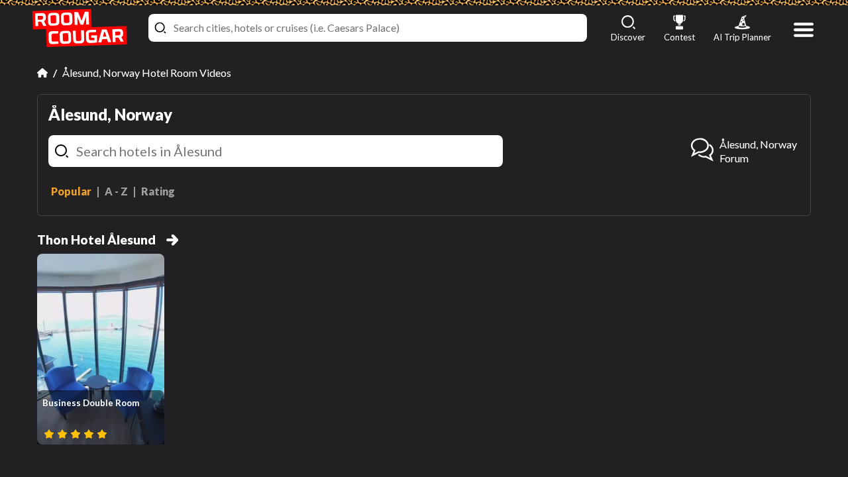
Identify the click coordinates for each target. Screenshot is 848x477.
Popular (71, 191)
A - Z (116, 191)
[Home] (42, 73)
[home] (79, 28)
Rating (158, 191)
